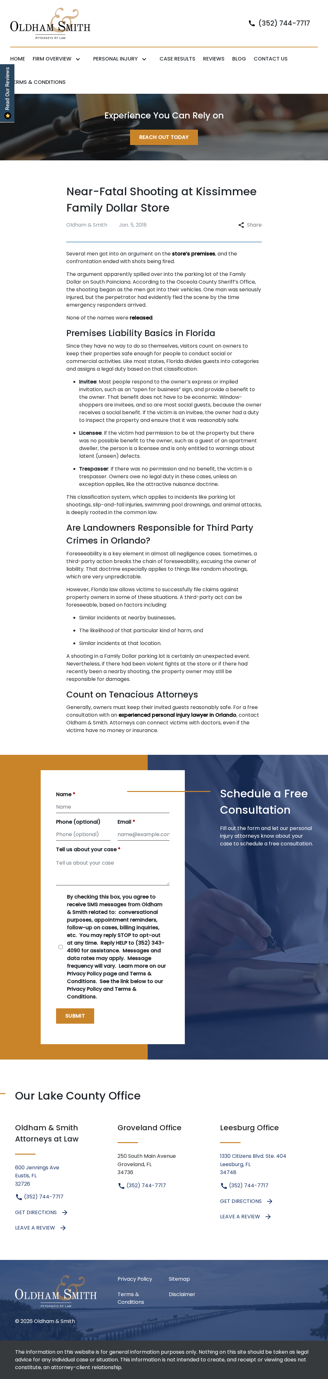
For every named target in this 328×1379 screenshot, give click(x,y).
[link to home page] (50, 23)
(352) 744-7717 (43, 1196)
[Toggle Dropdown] (79, 59)
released (141, 317)
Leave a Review (35, 1227)
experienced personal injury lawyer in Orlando (177, 715)
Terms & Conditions (131, 1298)
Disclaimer (182, 1294)
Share (254, 225)
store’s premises (193, 253)
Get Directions (36, 1212)
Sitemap (179, 1279)
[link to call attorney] (276, 23)
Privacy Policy (135, 1279)
